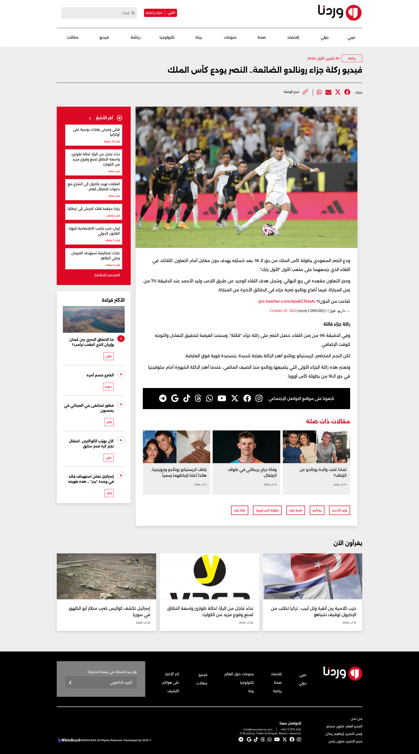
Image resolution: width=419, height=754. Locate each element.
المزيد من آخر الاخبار (107, 275)
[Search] (133, 13)
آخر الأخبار (172, 674)
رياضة (135, 37)
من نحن (356, 719)
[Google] (175, 398)
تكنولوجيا (167, 37)
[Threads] (198, 398)
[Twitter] (338, 92)
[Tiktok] (186, 398)
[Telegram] (163, 398)
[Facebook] (347, 92)
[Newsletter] (70, 683)
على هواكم (170, 682)
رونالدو (317, 510)
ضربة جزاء (295, 510)
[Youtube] (222, 398)
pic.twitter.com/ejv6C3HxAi (286, 301)
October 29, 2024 (283, 311)
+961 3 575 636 (290, 729)
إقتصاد (293, 37)
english (154, 12)
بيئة (198, 37)
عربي (171, 12)
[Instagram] (259, 398)
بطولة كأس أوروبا (267, 510)
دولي (325, 37)
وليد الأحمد (339, 510)
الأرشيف (173, 691)
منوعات (230, 37)
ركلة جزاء (239, 510)
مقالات (73, 37)
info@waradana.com (258, 729)
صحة (262, 37)
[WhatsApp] (209, 398)
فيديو (104, 37)
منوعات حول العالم (239, 674)
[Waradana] (339, 13)
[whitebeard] (68, 740)
